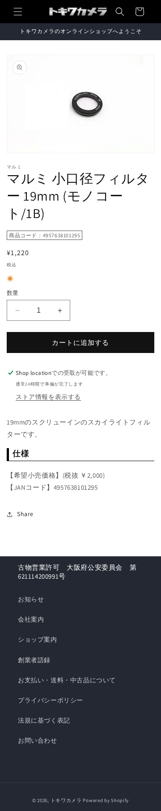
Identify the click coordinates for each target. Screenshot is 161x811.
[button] (18, 11)
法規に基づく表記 (44, 720)
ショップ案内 (37, 639)
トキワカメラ (66, 800)
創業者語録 (34, 660)
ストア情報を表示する (48, 397)
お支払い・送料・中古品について (67, 680)
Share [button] (25, 514)
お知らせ (31, 599)
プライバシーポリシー (50, 700)
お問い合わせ (37, 740)
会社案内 (31, 619)
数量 (13, 293)
